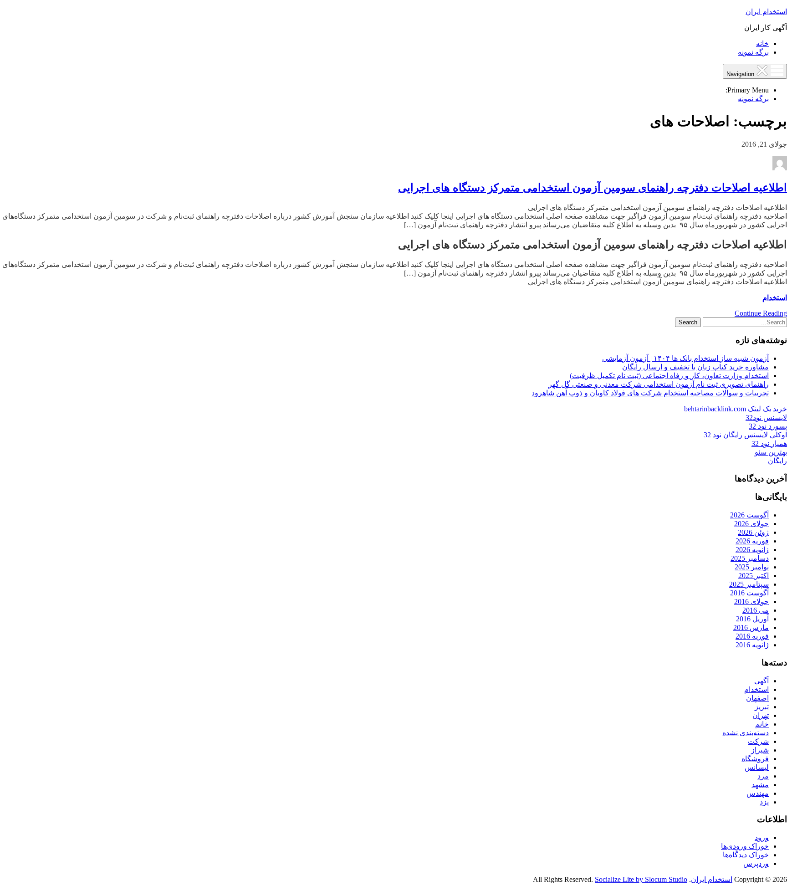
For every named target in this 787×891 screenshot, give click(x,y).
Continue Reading (761, 313)
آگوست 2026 (749, 515)
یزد (764, 802)
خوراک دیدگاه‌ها (746, 855)
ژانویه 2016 (752, 645)
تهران (760, 715)
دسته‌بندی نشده (745, 733)
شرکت (758, 741)
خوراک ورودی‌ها (745, 846)
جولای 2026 (751, 523)
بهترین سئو (771, 452)
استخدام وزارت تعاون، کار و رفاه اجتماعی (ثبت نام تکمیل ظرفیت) (669, 375)
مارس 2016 (751, 627)
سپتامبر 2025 (749, 584)
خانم (762, 724)
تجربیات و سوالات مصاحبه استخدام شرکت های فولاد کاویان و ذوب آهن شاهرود (650, 393)
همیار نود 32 (769, 443)
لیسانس (757, 767)
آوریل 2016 (752, 619)
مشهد (760, 785)
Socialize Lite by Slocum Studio (641, 879)
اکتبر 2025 (753, 575)
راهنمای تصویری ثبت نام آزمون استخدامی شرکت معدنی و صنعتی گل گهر (658, 384)
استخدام (774, 298)
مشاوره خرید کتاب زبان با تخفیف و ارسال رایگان (695, 367)
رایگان (777, 461)
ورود (762, 837)
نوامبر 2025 (752, 567)
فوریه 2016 (752, 636)
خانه (762, 43)
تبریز (762, 707)
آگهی (761, 681)
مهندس (757, 793)
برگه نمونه (753, 52)
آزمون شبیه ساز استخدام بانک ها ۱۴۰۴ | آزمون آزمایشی (685, 358)
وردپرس (756, 863)
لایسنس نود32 (766, 417)
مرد (763, 776)
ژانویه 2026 (752, 549)
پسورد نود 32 (768, 426)
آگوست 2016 (749, 593)
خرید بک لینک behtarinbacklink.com (735, 409)
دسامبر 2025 (750, 558)
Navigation (741, 74)
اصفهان (757, 698)
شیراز (760, 750)
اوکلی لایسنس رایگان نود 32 (745, 435)
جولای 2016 (751, 601)
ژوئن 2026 (753, 532)
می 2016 (755, 610)
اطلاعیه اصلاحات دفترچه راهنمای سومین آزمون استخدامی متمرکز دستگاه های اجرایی (592, 188)
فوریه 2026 (752, 541)
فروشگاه (755, 759)
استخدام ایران (766, 11)
